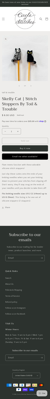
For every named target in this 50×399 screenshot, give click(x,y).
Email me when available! (25, 156)
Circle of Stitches (21, 394)
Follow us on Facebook (15, 314)
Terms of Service (12, 296)
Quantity (5, 126)
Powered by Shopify (32, 394)
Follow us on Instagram (15, 308)
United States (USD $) (23, 375)
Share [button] (7, 207)
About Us (9, 284)
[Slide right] (31, 86)
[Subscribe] (42, 258)
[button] (3, 19)
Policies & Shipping (13, 290)
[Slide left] (19, 86)
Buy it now (25, 148)
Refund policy (11, 302)
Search (8, 278)
